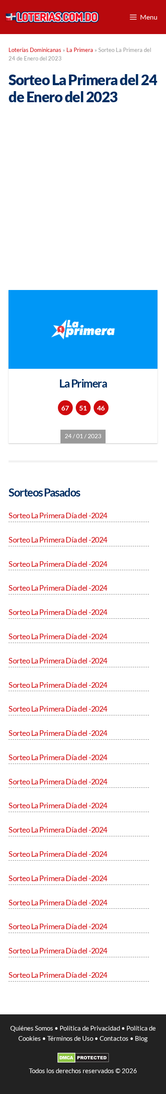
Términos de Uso (70, 1038)
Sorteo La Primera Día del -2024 (58, 515)
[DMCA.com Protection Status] (83, 1060)
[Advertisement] (83, 192)
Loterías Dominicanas (35, 50)
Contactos (114, 1038)
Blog (141, 1038)
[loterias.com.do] (52, 17)
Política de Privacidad (90, 1028)
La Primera (79, 50)
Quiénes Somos (31, 1028)
